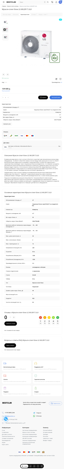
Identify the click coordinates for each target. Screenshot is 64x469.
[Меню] (3, 2)
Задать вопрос (10, 345)
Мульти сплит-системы (28, 432)
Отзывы (34, 14)
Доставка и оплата (7, 434)
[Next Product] (7, 74)
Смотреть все (7, 124)
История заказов (47, 432)
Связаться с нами (48, 438)
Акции (3, 442)
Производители (6, 440)
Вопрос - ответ (43, 14)
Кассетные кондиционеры (29, 434)
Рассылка (45, 436)
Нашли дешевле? (6, 90)
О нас (3, 430)
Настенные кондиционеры (29, 430)
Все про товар (7, 14)
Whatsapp (39, 416)
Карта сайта (5, 444)
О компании (5, 432)
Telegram (38, 413)
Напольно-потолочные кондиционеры (28, 443)
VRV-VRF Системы (27, 438)
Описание (15, 14)
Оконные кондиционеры (29, 440)
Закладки (45, 434)
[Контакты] (52, 2)
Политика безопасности (8, 436)
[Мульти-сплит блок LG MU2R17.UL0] (36, 45)
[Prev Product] (3, 74)
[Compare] (56, 79)
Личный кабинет (47, 430)
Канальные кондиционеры (29, 436)
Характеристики (25, 14)
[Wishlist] (60, 79)
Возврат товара (47, 440)
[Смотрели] (30, 466)
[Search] (44, 2)
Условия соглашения (7, 438)
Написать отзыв (10, 323)
